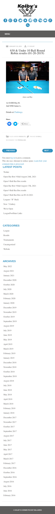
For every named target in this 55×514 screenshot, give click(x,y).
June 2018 (7, 390)
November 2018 (9, 367)
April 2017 (7, 454)
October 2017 (9, 426)
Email (45, 20)
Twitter (10, 20)
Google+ (15, 20)
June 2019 (7, 335)
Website (6, 249)
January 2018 (8, 412)
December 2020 (9, 280)
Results (22, 136)
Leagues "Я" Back (11, 199)
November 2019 (9, 312)
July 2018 (7, 385)
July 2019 (7, 330)
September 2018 (10, 376)
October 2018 (9, 371)
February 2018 (9, 408)
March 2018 (8, 403)
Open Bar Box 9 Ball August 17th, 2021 (19, 185)
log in (12, 157)
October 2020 (9, 284)
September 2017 (10, 431)
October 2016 (9, 472)
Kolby (32, 46)
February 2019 (9, 353)
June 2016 (7, 490)
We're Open (8, 208)
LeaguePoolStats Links (12, 213)
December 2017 (9, 417)
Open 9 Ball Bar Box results (14, 181)
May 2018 (7, 394)
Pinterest (20, 20)
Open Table (40, 20)
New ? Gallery (9, 204)
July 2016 (7, 486)
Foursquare (50, 20)
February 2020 (9, 298)
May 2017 (7, 449)
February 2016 (9, 495)
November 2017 (9, 422)
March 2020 (8, 293)
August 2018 (8, 380)
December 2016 (9, 467)
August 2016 (8, 481)
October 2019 (9, 316)
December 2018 (9, 362)
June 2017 (7, 445)
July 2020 (7, 289)
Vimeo (30, 20)
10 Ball (39, 136)
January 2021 (8, 275)
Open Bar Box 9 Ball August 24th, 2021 (19, 176)
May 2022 (7, 266)
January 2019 (8, 357)
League (6, 230)
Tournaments (8, 239)
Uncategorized (9, 244)
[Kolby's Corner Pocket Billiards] (27, 15)
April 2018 (7, 399)
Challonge (18, 112)
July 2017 (7, 440)
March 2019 (8, 348)
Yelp (35, 20)
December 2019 (9, 307)
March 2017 (8, 458)
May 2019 (7, 339)
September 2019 (10, 321)
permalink (22, 140)
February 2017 (9, 463)
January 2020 (8, 303)
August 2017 (8, 435)
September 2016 (10, 477)
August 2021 (8, 270)
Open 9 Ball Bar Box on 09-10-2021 (18, 195)
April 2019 (7, 344)
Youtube (25, 20)
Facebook (5, 20)
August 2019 (8, 325)
